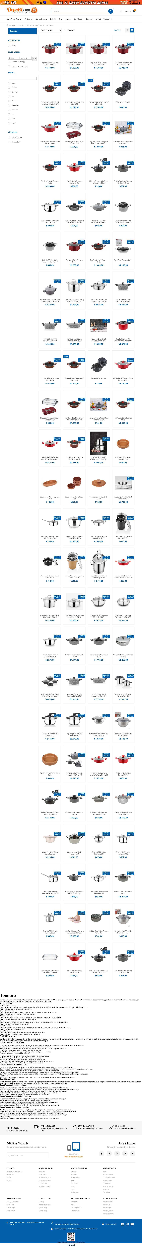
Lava (13, 114)
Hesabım (42, 1171)
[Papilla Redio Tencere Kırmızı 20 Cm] (123, 759)
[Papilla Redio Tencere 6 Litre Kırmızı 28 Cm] (49, 128)
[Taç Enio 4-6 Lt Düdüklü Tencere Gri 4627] (123, 680)
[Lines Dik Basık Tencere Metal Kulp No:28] (98, 562)
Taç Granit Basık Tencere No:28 (50, 182)
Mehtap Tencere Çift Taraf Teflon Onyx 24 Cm (50, 813)
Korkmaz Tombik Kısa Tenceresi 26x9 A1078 (123, 616)
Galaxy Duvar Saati (12, 1202)
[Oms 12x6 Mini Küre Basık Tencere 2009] (98, 878)
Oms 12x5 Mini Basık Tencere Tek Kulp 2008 (50, 892)
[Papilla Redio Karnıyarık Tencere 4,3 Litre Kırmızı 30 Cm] (49, 443)
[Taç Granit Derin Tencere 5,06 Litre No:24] (74, 49)
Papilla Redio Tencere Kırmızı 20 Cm (123, 774)
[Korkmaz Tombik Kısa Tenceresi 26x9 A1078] (123, 601)
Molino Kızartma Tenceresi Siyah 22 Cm (50, 577)
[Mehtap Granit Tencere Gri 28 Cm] (74, 641)
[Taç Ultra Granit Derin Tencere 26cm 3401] (49, 325)
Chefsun (14, 87)
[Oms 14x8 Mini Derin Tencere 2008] (123, 838)
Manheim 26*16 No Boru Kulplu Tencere (123, 734)
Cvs (13, 96)
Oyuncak (74, 1171)
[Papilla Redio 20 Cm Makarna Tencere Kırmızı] (123, 325)
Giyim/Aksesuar (41, 19)
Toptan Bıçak (107, 1208)
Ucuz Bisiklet (75, 1183)
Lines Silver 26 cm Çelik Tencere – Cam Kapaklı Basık (99, 300)
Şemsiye (106, 1189)
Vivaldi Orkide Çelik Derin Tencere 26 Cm (123, 813)
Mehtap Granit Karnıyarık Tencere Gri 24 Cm (98, 813)
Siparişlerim (42, 1174)
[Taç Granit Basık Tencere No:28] (49, 167)
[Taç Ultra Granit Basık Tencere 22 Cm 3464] (98, 680)
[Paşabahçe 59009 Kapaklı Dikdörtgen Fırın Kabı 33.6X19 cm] (49, 957)
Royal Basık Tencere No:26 (123, 260)
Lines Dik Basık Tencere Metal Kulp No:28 (99, 577)
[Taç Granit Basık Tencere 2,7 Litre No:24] (98, 88)
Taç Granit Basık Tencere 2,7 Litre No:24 (99, 103)
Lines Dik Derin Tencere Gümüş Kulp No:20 (74, 537)
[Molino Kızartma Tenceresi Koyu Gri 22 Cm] (123, 522)
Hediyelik (53, 19)
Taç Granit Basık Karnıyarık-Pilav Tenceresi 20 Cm (98, 142)
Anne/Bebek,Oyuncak (14, 19)
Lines (13, 119)
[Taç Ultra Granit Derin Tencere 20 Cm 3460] (74, 680)
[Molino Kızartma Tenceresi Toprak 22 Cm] (74, 562)
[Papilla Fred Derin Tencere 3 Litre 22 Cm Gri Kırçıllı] (74, 878)
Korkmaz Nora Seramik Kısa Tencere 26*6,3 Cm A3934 (50, 300)
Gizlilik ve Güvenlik (45, 1186)
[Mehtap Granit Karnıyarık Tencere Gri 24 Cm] (98, 799)
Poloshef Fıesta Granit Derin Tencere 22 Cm (123, 142)
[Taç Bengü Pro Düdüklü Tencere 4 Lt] (49, 720)
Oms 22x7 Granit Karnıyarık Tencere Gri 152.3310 (74, 221)
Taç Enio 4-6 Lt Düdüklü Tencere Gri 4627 (123, 695)
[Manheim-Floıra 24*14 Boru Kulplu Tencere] (98, 720)
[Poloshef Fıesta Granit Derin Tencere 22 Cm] (123, 128)
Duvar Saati (106, 1183)
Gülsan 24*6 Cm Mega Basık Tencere (123, 656)
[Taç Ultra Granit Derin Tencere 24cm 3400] (123, 286)
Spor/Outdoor (79, 19)
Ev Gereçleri (29, 19)
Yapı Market (108, 19)
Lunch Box (106, 1192)
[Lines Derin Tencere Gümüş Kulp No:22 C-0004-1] (49, 601)
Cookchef (14, 92)
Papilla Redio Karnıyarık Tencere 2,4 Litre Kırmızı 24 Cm (123, 577)
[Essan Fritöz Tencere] (123, 88)
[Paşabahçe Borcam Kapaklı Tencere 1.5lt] (74, 128)
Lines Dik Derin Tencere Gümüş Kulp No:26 (50, 656)
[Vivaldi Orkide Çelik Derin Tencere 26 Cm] (123, 799)
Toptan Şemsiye (108, 1211)
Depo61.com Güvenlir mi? (15, 1171)
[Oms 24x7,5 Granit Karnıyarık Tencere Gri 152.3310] (98, 207)
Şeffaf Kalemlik (108, 1174)
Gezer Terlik (10, 1205)
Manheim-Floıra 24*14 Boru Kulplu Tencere (98, 734)
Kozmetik (89, 19)
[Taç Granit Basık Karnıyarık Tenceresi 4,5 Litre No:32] (49, 88)
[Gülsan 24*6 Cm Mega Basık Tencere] (123, 641)
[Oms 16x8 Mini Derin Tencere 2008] (74, 838)
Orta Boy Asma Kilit (109, 1177)
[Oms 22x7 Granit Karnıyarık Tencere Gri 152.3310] (74, 207)
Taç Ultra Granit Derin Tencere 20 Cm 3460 (74, 695)
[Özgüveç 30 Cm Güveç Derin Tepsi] (49, 759)
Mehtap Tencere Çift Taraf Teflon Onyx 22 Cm (98, 182)
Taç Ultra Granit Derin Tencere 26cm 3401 (50, 340)
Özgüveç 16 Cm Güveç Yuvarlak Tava (123, 458)
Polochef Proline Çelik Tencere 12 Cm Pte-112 (123, 221)
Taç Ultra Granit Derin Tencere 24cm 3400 (123, 300)
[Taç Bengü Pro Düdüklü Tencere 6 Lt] (74, 720)
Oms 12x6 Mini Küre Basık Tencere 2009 (99, 892)
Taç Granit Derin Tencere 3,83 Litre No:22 (50, 63)
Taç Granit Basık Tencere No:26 (98, 261)
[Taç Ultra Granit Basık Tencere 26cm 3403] (74, 325)
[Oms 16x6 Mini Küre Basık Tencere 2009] (49, 207)
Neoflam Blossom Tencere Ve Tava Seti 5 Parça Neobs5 (74, 932)
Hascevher (15, 105)
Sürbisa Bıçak (11, 1208)
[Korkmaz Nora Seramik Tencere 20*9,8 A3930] (74, 759)
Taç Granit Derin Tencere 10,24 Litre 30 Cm (123, 63)
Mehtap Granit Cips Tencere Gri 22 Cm (98, 932)
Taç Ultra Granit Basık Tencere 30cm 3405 (98, 340)
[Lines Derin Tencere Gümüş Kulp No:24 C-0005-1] (74, 286)
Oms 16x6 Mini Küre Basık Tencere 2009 (50, 221)
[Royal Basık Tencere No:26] (123, 246)
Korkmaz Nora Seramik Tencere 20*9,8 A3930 (74, 774)
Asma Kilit (74, 1202)
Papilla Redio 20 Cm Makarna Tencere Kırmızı (123, 340)
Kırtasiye (68, 19)
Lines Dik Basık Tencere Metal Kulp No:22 (99, 537)
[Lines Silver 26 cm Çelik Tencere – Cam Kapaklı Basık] (98, 286)
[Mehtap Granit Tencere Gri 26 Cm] (123, 878)
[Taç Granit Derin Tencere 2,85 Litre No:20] (74, 443)
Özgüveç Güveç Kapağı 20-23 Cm (98, 498)
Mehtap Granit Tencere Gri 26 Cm (123, 892)
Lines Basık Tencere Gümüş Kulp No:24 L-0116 (74, 616)
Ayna (72, 1205)
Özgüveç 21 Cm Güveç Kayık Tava (50, 498)
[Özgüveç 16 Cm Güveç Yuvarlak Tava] (123, 443)
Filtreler (12, 132)
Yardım (9, 1177)
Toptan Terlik (107, 1205)
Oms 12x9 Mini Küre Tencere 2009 (99, 853)
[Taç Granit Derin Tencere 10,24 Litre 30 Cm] (123, 49)
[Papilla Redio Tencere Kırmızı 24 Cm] (74, 167)
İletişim (9, 1180)
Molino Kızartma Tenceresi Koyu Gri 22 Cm (123, 537)
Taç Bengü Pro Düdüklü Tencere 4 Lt (50, 734)
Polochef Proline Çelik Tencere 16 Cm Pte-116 (50, 261)
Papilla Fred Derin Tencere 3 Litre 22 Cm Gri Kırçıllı (74, 892)
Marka (11, 73)
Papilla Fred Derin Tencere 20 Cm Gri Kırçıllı (123, 182)
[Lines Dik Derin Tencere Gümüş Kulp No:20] (74, 522)
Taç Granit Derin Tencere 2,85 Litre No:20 (74, 458)
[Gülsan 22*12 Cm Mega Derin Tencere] (49, 838)
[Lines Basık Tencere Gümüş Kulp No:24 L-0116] (74, 601)
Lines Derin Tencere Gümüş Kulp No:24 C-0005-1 (74, 300)
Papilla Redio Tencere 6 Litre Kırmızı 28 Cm (50, 142)
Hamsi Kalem (107, 1180)
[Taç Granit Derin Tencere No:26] (74, 246)
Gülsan (14, 101)
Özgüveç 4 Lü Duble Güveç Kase (74, 498)
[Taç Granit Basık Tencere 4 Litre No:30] (74, 88)
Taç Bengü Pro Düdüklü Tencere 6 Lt (74, 734)
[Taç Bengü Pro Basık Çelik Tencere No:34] (123, 483)
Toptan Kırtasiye (108, 1214)
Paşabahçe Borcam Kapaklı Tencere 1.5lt (74, 142)
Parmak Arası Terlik (45, 1205)
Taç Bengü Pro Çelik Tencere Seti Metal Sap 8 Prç (98, 458)
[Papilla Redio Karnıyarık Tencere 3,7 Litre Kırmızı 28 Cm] (98, 759)
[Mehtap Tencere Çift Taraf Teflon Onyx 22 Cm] (98, 167)
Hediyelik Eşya (75, 1177)
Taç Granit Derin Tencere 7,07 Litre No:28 (98, 63)
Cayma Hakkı (43, 1183)
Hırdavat (73, 1180)
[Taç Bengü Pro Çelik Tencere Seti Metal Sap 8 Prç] (98, 443)
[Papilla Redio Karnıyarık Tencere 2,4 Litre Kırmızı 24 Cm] (123, 562)
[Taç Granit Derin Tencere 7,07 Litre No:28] (98, 49)
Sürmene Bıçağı (108, 1186)
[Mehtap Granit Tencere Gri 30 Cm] (98, 641)
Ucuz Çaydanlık (76, 1208)
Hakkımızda (10, 1174)
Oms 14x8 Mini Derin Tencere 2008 (123, 853)
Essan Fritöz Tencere (123, 102)
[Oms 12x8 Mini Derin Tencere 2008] (49, 917)
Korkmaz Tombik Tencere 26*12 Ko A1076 (99, 616)
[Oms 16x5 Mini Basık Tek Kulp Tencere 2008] (49, 522)
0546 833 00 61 (121, 1126)
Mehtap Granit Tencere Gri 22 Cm (74, 813)
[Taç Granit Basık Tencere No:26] (98, 246)
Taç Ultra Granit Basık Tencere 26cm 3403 (74, 340)
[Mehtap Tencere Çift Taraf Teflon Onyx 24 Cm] (49, 799)
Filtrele (34, 59)
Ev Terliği (41, 1202)
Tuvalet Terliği (43, 1211)
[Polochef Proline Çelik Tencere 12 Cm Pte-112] (123, 207)
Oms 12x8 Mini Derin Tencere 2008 (50, 932)
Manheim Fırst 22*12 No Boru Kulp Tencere (123, 932)
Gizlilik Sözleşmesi (45, 1177)
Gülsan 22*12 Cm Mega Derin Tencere (50, 853)
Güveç (14, 46)
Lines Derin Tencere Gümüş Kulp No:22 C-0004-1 (49, 616)
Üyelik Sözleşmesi (45, 1180)
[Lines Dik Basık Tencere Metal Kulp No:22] (98, 522)
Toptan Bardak (107, 1202)
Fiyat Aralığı (14, 52)
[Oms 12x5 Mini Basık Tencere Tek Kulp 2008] (49, 878)
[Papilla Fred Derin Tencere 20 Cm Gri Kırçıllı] (123, 167)
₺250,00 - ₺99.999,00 (20, 66)
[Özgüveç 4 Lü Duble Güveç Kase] (74, 483)
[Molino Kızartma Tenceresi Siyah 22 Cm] (49, 562)
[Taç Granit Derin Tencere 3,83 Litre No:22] (49, 49)
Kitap (60, 19)
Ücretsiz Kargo (16, 142)
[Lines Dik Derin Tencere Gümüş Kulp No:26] (49, 641)
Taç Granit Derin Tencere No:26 (74, 261)
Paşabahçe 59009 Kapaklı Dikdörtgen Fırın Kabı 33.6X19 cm (50, 971)
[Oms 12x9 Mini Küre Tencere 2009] (98, 838)
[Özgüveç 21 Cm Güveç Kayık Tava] (49, 483)
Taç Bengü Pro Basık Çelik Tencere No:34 (123, 498)
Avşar (14, 83)
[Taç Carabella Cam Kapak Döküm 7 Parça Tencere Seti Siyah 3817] (49, 680)
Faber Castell (11, 1211)
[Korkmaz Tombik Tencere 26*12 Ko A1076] (98, 601)
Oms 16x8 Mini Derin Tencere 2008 (74, 853)
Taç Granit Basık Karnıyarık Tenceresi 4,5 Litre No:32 (50, 103)
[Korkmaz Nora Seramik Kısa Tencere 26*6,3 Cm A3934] (49, 286)
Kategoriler (14, 40)
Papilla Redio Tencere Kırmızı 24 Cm (74, 182)
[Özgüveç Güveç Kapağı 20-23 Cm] (98, 483)
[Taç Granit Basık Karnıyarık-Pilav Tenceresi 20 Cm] (98, 128)
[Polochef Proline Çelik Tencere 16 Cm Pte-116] (49, 246)
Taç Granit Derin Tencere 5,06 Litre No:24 (74, 63)
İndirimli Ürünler (17, 137)
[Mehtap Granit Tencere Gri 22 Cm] (74, 799)
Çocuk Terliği (43, 1208)
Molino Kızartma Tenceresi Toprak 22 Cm (74, 577)
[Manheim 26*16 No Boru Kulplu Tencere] (123, 720)
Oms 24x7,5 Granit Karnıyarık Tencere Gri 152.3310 (98, 221)
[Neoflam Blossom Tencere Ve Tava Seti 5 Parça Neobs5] (74, 917)
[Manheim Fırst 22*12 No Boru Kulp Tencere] (123, 917)
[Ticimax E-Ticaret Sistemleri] (71, 1245)
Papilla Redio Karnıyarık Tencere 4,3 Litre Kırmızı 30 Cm (49, 458)
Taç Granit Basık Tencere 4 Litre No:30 (74, 103)
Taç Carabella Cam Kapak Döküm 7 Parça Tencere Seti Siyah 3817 (50, 695)
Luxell (13, 123)
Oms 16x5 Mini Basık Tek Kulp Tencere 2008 (50, 537)
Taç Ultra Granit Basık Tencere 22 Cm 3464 (98, 695)
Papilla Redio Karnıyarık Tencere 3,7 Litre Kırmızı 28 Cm (98, 774)
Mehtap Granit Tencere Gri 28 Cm (74, 656)
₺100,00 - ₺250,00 (18, 62)
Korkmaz (15, 110)
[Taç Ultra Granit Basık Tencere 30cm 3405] (98, 325)
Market (98, 19)
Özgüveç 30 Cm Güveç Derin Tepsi (50, 774)
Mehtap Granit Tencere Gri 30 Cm (99, 656)
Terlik (72, 1189)
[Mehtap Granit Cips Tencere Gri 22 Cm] (98, 917)
